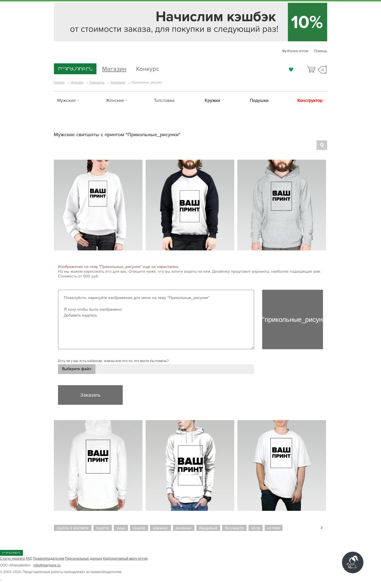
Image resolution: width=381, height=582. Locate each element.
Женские (115, 100)
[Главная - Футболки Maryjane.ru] (75, 69)
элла (255, 528)
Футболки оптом (295, 51)
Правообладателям (48, 559)
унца (121, 528)
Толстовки (164, 100)
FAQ (29, 559)
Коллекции (117, 82)
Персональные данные (83, 559)
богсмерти (234, 528)
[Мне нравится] (291, 69)
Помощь (320, 51)
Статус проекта (12, 559)
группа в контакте (73, 528)
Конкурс (147, 68)
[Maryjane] (11, 555)
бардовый (208, 528)
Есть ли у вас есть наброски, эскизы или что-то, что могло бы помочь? (113, 361)
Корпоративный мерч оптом (125, 559)
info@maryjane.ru (47, 565)
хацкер (139, 528)
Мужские (77, 82)
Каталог (59, 82)
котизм (273, 528)
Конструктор (309, 100)
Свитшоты (97, 82)
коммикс (160, 528)
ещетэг (102, 528)
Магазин (114, 68)
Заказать (90, 395)
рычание (184, 528)
